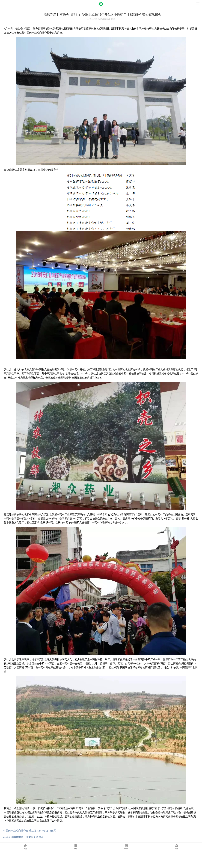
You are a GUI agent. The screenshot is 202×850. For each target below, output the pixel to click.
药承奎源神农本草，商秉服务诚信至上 (24, 837)
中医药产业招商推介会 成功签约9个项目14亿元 (29, 830)
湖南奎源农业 (104, 18)
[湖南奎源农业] (101, 3)
